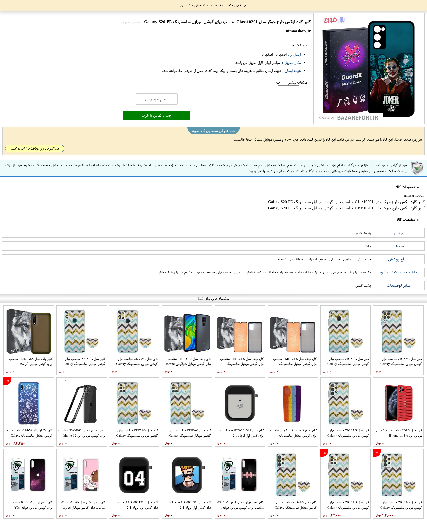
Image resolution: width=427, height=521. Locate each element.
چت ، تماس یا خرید (156, 115)
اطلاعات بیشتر (292, 82)
